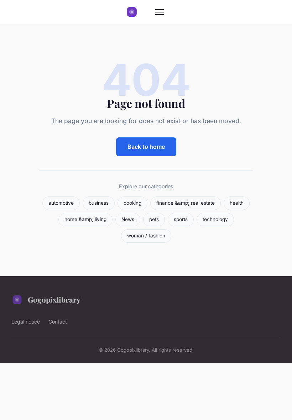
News (127, 219)
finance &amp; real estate (185, 203)
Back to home (146, 146)
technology (215, 219)
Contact (57, 322)
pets (154, 219)
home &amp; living (85, 219)
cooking (132, 203)
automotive (61, 203)
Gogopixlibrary (54, 299)
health (237, 203)
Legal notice (25, 322)
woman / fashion (146, 235)
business (99, 203)
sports (181, 219)
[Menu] (159, 12)
